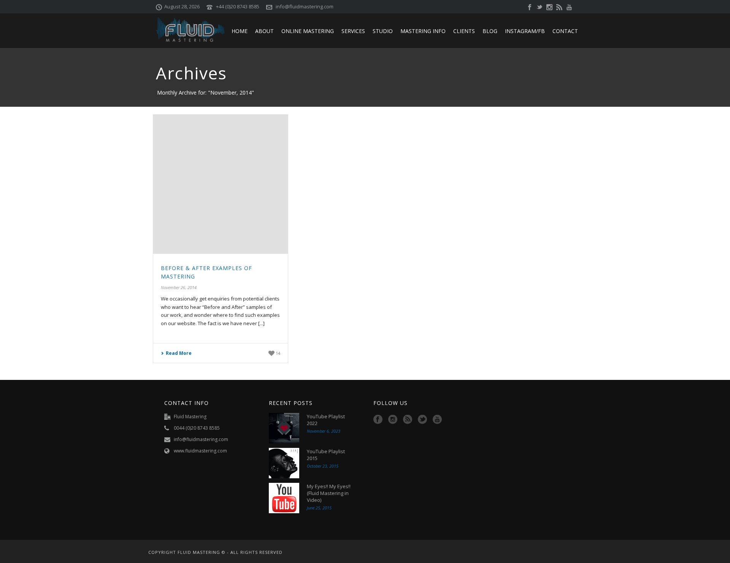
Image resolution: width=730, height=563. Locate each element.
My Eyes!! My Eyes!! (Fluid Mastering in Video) (329, 493)
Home (240, 31)
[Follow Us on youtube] (437, 420)
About (264, 31)
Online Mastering (307, 31)
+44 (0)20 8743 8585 (237, 6)
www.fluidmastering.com (200, 451)
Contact (565, 31)
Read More (179, 353)
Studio (383, 31)
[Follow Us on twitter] (422, 420)
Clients (464, 31)
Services (353, 31)
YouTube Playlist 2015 (326, 455)
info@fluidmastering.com (304, 6)
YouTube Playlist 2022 (326, 420)
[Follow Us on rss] (407, 420)
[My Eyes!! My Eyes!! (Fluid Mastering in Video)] (284, 498)
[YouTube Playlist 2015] (284, 463)
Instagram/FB (525, 31)
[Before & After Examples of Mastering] (220, 184)
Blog (489, 31)
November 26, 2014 (179, 287)
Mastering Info (423, 31)
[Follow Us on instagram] (392, 420)
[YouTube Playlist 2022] (284, 428)
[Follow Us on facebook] (377, 420)
